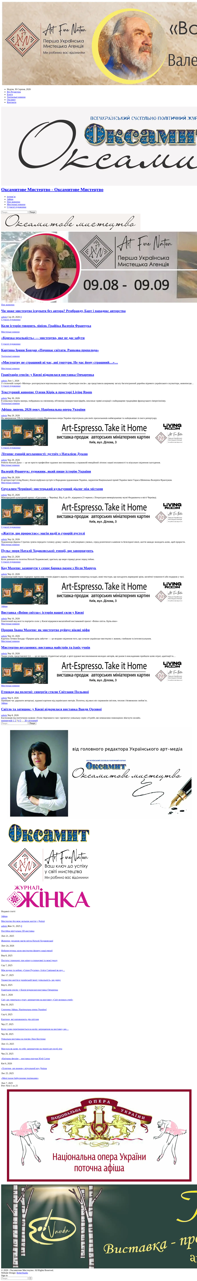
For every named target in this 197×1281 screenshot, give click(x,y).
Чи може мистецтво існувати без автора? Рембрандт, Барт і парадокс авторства (63, 311)
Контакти (11, 102)
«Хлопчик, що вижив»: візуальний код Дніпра (24, 1068)
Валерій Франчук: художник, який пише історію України (46, 471)
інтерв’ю (11, 196)
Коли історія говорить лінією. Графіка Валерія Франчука (46, 326)
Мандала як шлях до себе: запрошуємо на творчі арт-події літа (31, 1049)
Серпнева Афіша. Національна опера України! (24, 1009)
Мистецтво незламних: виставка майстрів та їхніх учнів (45, 647)
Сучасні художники (16, 207)
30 (26, 720)
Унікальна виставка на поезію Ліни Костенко (23, 1039)
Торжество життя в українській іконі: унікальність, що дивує (31, 980)
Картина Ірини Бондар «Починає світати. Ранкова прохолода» (50, 350)
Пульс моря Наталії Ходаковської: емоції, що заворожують (47, 551)
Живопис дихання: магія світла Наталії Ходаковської (27, 941)
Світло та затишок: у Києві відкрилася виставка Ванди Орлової (51, 709)
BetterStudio (22, 1273)
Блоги (10, 94)
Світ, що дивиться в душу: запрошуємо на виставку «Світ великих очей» (37, 999)
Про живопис (13, 202)
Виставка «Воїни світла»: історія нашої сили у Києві (42, 612)
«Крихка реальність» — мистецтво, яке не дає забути (43, 338)
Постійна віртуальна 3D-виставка (17, 931)
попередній (6, 720)
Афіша (10, 199)
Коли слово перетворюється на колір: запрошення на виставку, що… (35, 1029)
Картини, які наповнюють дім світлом (20, 1019)
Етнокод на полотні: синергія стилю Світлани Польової (45, 692)
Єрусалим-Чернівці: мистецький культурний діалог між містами (52, 489)
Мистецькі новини (16, 204)
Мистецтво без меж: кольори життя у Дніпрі (23, 921)
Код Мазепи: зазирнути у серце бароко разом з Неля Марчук (48, 568)
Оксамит (11, 99)
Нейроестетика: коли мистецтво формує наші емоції (26, 950)
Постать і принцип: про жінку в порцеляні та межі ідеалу (29, 960)
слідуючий (32, 720)
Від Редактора (14, 92)
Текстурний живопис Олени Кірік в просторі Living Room (46, 392)
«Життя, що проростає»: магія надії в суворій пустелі (43, 533)
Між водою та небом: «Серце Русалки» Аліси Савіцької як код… (33, 970)
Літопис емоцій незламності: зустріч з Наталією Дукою (44, 454)
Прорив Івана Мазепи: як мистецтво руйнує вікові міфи (45, 630)
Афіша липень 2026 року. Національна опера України (43, 409)
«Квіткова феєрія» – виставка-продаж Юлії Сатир (25, 1058)
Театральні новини (16, 97)
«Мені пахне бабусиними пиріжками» (20, 1078)
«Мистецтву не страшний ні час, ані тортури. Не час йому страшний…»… (59, 362)
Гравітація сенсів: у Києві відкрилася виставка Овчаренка (47, 374)
